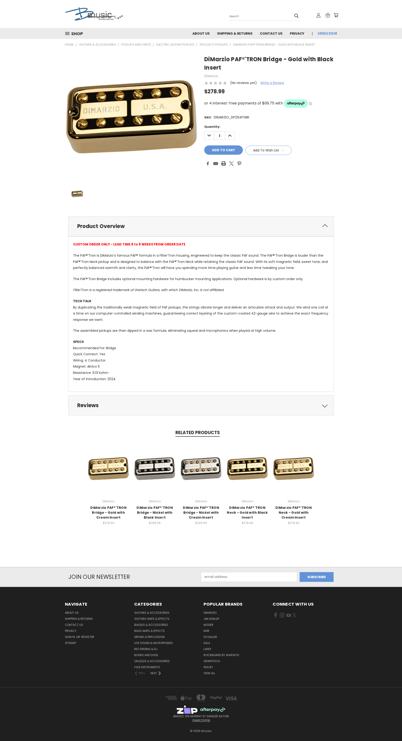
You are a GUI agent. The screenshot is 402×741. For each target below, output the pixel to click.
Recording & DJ (145, 649)
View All (209, 673)
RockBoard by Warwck (221, 655)
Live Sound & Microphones (153, 643)
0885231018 (327, 33)
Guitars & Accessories (151, 613)
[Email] (215, 163)
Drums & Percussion (149, 637)
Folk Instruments (147, 667)
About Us (201, 33)
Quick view (108, 464)
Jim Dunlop (211, 619)
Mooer (208, 625)
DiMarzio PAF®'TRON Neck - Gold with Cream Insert (293, 512)
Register (87, 637)
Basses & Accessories (151, 625)
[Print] (223, 163)
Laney (207, 649)
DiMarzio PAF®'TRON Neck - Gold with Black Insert (247, 512)
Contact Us (271, 33)
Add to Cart (108, 472)
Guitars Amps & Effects (151, 619)
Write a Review (272, 82)
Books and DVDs (146, 655)
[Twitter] (231, 163)
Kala (207, 643)
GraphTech (212, 661)
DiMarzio (210, 613)
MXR (206, 631)
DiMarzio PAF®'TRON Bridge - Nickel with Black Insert (155, 512)
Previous (389, 726)
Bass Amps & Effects (149, 631)
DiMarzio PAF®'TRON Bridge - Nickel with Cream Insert (201, 512)
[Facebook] (207, 163)
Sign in (70, 637)
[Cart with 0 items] (336, 15)
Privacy (297, 33)
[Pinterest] (239, 163)
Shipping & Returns (234, 33)
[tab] (201, 226)
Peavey (208, 667)
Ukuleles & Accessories (152, 661)
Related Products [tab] (197, 432)
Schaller (210, 637)
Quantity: (212, 126)
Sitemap (70, 643)
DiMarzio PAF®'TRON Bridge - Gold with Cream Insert (108, 512)
